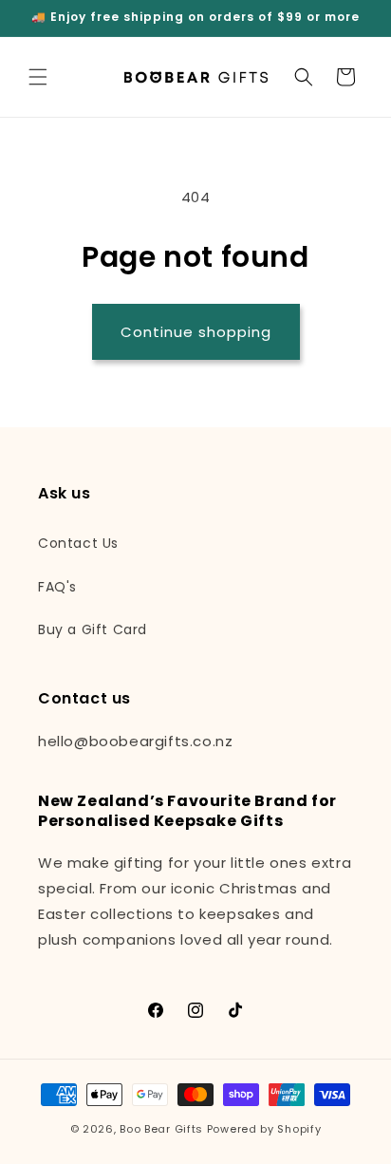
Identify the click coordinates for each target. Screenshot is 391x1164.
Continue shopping (196, 332)
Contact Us (78, 543)
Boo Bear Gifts (161, 1128)
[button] (38, 77)
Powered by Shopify (264, 1128)
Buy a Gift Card (92, 629)
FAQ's (57, 586)
